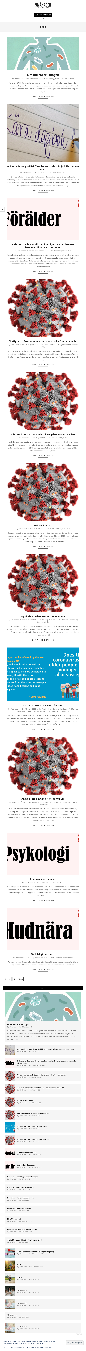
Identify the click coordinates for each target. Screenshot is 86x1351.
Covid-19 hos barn (43, 525)
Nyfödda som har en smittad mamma (43, 616)
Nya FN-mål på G (14, 1219)
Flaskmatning (22, 711)
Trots (19, 1277)
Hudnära (54, 711)
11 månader (22, 1326)
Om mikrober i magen (43, 75)
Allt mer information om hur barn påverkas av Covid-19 (43, 434)
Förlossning (64, 78)
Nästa (20, 979)
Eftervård (64, 620)
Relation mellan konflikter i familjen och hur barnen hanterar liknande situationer (43, 246)
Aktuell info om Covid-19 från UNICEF (43, 798)
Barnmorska (57, 709)
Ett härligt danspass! (43, 954)
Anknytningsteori (60, 251)
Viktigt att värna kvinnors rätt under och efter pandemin (43, 341)
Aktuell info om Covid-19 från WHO (43, 705)
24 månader (22, 1290)
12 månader (12, 1315)
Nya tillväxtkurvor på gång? (19, 1208)
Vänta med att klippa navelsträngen (22, 1177)
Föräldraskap (67, 802)
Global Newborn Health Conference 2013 (24, 1240)
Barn (57, 78)
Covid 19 (51, 344)
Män (43, 347)
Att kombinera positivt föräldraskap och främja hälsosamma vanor (43, 168)
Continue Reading (43, 96)
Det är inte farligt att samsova (20, 1198)
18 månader (22, 1303)
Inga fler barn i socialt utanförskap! (22, 1229)
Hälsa (71, 78)
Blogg (59, 172)
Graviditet (66, 529)
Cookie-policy (46, 1347)
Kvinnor (75, 344)
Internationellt (64, 711)
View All (79, 1334)
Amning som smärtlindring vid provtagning (35, 1251)
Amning (51, 78)
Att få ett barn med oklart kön (20, 1187)
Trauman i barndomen (43, 879)
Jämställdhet (66, 344)
